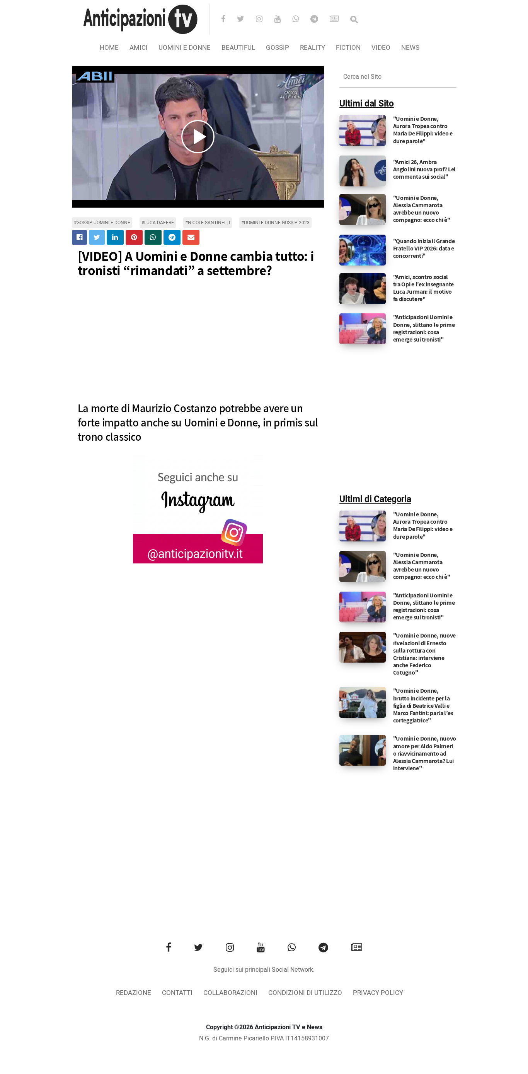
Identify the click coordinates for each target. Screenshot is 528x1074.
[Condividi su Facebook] (79, 237)
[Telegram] (319, 19)
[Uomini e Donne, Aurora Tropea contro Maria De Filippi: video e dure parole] (362, 130)
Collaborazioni (230, 993)
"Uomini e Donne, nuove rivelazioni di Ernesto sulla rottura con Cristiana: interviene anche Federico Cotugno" (424, 654)
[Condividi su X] (97, 237)
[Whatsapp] (300, 19)
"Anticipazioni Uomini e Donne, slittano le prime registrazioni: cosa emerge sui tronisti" (424, 328)
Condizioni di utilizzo (305, 993)
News (410, 47)
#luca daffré (157, 222)
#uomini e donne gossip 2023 (275, 222)
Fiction (348, 47)
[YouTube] (282, 19)
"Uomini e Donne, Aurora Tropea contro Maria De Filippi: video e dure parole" (423, 130)
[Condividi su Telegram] (172, 237)
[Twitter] (245, 19)
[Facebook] (228, 19)
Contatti (177, 993)
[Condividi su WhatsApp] (153, 237)
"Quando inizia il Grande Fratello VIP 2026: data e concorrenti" (424, 248)
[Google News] (339, 19)
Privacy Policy (378, 993)
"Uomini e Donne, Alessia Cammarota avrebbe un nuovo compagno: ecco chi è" (421, 209)
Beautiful (238, 47)
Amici (138, 47)
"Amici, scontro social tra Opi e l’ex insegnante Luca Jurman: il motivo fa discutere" (423, 288)
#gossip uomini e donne (102, 222)
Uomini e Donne (184, 47)
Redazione (133, 993)
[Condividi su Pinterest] (134, 237)
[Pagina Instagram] (198, 509)
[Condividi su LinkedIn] (115, 237)
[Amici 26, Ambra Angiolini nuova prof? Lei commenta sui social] (362, 170)
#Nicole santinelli (207, 222)
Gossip (277, 47)
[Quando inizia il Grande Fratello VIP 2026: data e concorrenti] (362, 249)
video (380, 47)
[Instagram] (264, 19)
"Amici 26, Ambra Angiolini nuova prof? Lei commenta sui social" (424, 169)
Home (109, 47)
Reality (312, 47)
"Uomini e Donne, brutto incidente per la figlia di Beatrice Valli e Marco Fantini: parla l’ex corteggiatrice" (423, 705)
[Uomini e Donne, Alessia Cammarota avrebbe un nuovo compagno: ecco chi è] (362, 209)
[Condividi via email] (190, 237)
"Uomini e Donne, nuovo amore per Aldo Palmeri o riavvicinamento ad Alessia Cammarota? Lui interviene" (424, 753)
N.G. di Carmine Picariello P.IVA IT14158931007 (264, 1038)
